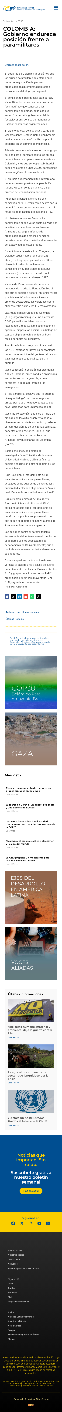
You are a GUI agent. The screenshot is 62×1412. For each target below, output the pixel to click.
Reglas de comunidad (18, 1301)
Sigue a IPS (13, 1279)
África (11, 1312)
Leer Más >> (12, 794)
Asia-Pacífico (14, 1326)
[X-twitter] (22, 1223)
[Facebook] (13, 1223)
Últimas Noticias (30, 612)
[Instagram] (31, 1223)
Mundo (11, 1339)
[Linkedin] (48, 1223)
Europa (11, 1330)
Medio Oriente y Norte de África (23, 1334)
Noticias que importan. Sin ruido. (31, 1159)
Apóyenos (13, 1264)
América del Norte (17, 1321)
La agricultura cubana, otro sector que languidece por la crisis (28, 1076)
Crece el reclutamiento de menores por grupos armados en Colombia (29, 789)
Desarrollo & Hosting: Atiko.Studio (31, 1399)
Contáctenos (14, 1259)
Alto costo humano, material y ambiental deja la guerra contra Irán (30, 1030)
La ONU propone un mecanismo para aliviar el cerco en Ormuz (27, 859)
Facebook (12, 1292)
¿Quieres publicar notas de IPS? (23, 1268)
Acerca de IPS (15, 1250)
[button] (7, 596)
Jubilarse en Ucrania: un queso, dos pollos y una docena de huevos (30, 806)
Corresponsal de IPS (17, 64)
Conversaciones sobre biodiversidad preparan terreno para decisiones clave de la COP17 (30, 824)
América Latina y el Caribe (21, 1317)
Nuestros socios (16, 1255)
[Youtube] (39, 1223)
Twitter (11, 1288)
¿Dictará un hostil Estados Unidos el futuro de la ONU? (27, 1119)
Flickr (11, 1297)
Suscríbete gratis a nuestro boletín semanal (31, 1177)
